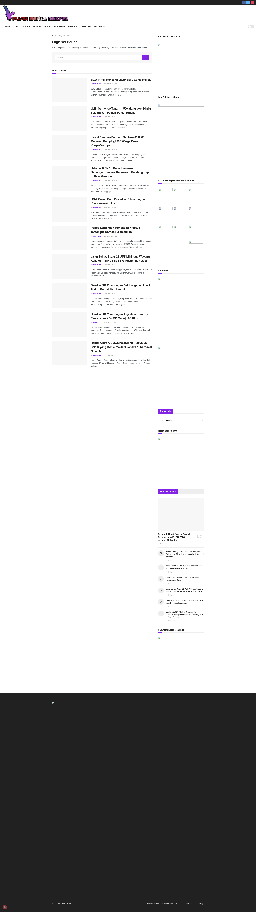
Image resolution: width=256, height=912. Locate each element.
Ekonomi (37, 26)
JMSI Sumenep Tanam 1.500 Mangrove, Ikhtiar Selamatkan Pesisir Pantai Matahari (121, 110)
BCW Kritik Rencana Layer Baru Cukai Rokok (121, 79)
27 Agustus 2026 (110, 265)
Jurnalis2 (97, 84)
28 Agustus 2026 (110, 84)
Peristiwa (86, 26)
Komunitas (59, 26)
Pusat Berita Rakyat (65, 903)
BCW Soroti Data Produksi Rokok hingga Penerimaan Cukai (118, 201)
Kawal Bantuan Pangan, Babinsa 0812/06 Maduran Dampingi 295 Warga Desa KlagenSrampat (117, 141)
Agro (16, 26)
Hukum (47, 26)
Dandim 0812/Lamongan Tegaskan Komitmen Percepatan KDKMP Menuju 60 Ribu (120, 316)
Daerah (26, 26)
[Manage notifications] (5, 907)
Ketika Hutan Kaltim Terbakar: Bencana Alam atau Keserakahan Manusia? (184, 567)
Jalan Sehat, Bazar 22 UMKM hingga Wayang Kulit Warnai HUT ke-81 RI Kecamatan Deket (120, 258)
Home (7, 26)
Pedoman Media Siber (164, 903)
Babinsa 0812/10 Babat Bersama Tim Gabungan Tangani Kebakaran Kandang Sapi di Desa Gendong (120, 172)
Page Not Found (65, 35)
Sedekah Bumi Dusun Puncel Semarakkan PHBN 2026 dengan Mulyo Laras (174, 537)
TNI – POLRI (99, 26)
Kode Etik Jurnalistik (184, 903)
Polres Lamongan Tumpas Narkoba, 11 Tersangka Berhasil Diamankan (116, 229)
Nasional (73, 26)
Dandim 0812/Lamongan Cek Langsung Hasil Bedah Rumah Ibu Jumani (120, 287)
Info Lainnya (199, 903)
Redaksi (150, 903)
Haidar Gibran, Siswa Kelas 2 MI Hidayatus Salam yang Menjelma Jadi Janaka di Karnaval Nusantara (121, 347)
